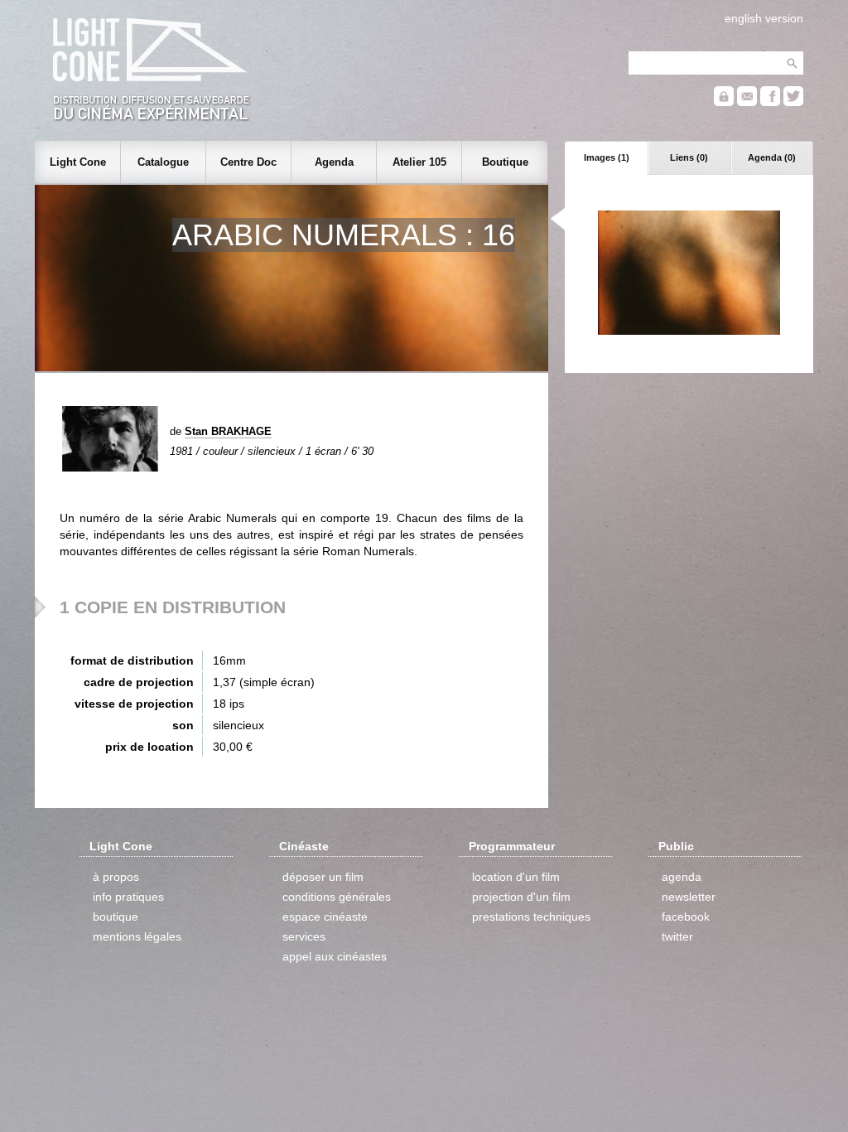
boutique (115, 916)
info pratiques (128, 896)
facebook (686, 916)
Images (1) (606, 157)
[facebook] (770, 102)
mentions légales (137, 936)
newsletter (689, 896)
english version (764, 18)
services (303, 936)
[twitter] (793, 102)
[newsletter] (747, 102)
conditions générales (336, 896)
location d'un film (516, 876)
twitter (677, 936)
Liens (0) (689, 157)
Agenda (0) (772, 157)
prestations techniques (531, 916)
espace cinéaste (325, 916)
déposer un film (323, 876)
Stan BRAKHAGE (228, 431)
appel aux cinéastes (334, 956)
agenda (681, 876)
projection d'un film (521, 896)
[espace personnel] (724, 102)
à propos (116, 876)
